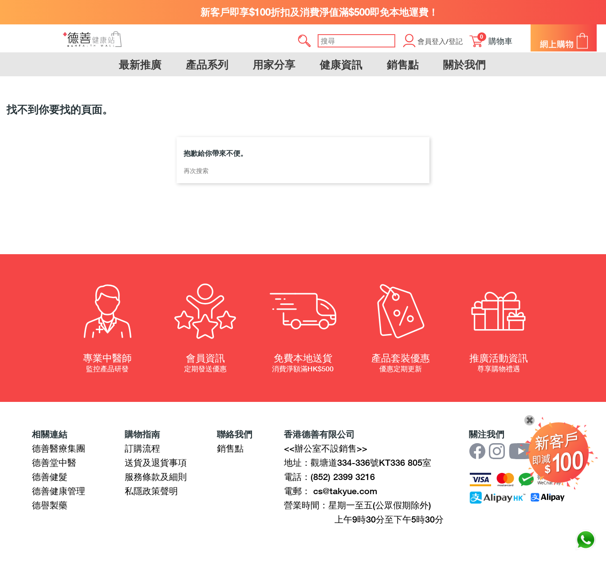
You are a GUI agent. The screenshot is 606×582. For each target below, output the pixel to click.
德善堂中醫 (54, 462)
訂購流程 (142, 448)
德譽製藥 (49, 504)
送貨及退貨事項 (156, 462)
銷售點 (230, 448)
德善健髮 (49, 476)
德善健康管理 (58, 490)
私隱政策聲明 (151, 490)
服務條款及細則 (156, 476)
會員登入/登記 (440, 41)
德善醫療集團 (58, 448)
